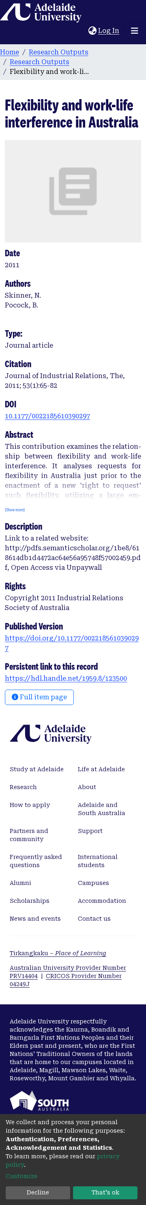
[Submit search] (82, 31)
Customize (21, 1176)
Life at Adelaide (101, 769)
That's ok (105, 1192)
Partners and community (29, 835)
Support (90, 831)
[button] (92, 31)
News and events (35, 918)
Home (9, 52)
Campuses (93, 883)
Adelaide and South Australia (101, 809)
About (87, 787)
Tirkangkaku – (58, 953)
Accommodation (102, 901)
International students (98, 861)
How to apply (30, 805)
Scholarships (29, 901)
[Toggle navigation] (134, 31)
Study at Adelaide (37, 769)
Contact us (94, 918)
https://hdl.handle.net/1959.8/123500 (66, 678)
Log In (109, 31)
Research (23, 787)
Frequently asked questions (36, 861)
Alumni (20, 883)
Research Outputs (58, 52)
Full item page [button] (42, 697)
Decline (38, 1192)
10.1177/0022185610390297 (47, 416)
